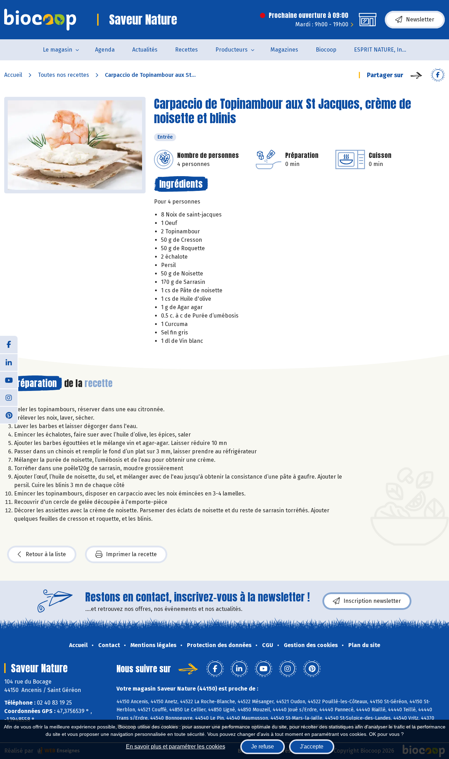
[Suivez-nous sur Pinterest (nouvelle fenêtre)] (9, 415)
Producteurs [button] (231, 49)
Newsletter (420, 19)
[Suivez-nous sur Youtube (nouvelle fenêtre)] (9, 379)
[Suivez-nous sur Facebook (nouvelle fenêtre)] (9, 344)
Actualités (145, 49)
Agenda (105, 49)
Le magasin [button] (57, 49)
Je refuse (262, 747)
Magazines (284, 49)
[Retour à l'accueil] (40, 20)
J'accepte (311, 747)
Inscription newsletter (372, 601)
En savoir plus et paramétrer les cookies (175, 747)
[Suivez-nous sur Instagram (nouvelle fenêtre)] (9, 397)
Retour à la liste (46, 554)
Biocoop (326, 49)
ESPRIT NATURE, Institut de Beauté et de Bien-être (384, 49)
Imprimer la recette (131, 554)
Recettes (186, 49)
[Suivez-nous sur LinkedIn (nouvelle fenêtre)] (9, 362)
